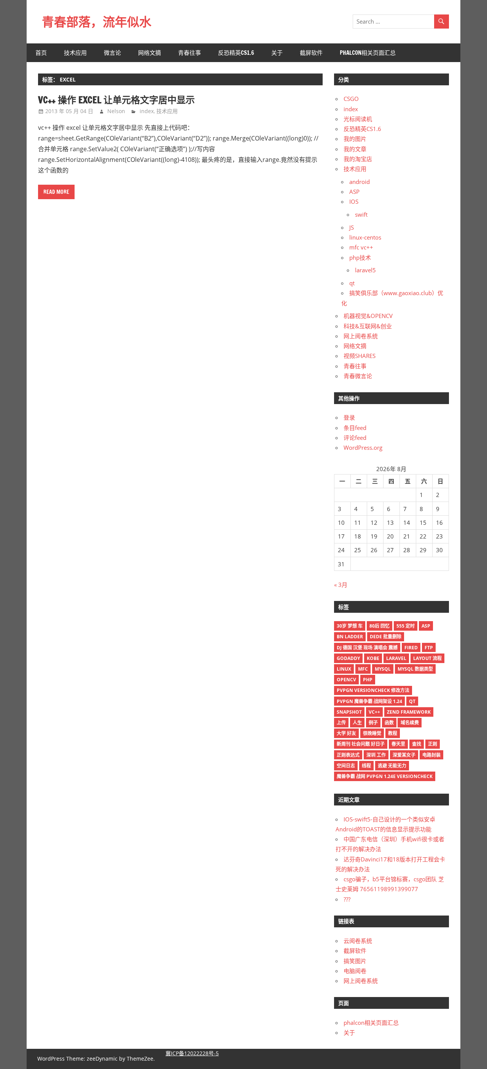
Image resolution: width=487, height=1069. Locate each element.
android (359, 181)
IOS (353, 201)
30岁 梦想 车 (350, 626)
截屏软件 (311, 53)
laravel (396, 658)
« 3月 (340, 584)
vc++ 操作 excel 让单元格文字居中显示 (116, 99)
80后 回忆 (379, 626)
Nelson (116, 111)
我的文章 (355, 149)
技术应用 (75, 53)
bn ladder (350, 636)
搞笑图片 (355, 961)
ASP (354, 191)
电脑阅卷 (355, 971)
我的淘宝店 (358, 159)
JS (351, 227)
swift (361, 214)
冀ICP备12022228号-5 (192, 1053)
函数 (389, 722)
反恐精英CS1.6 (236, 53)
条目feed (355, 427)
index (147, 111)
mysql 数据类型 (415, 669)
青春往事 (189, 53)
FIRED (411, 647)
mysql (383, 669)
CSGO (351, 98)
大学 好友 (346, 733)
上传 (341, 722)
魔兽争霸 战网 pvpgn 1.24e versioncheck (385, 776)
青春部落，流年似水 (96, 21)
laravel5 (365, 270)
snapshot (349, 712)
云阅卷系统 (358, 940)
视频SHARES (360, 356)
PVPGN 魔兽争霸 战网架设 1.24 (369, 701)
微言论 (112, 53)
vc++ (374, 712)
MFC (363, 669)
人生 (357, 722)
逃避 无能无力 (392, 765)
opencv (346, 679)
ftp (429, 647)
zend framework (409, 712)
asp (426, 626)
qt (352, 283)
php (367, 679)
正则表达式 (348, 755)
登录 (349, 417)
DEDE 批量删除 (385, 636)
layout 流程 (427, 658)
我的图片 (355, 138)
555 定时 (405, 626)
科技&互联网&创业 (368, 326)
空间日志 (346, 765)
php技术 (360, 257)
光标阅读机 (358, 119)
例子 (373, 722)
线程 (366, 765)
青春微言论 (358, 376)
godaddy (348, 658)
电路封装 (431, 755)
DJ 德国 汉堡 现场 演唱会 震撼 (367, 647)
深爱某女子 (404, 755)
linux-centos (365, 237)
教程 (392, 733)
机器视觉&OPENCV (368, 316)
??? (347, 899)
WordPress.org (363, 447)
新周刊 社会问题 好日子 (361, 744)
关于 (277, 53)
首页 (41, 53)
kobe (373, 658)
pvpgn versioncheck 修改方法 (373, 690)
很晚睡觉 (372, 733)
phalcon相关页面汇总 (368, 53)
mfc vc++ (361, 247)
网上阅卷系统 (361, 336)
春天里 (398, 744)
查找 (416, 744)
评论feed (355, 437)
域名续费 (410, 722)
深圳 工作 (376, 755)
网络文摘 (149, 53)
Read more (56, 192)
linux (344, 669)
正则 (432, 744)
